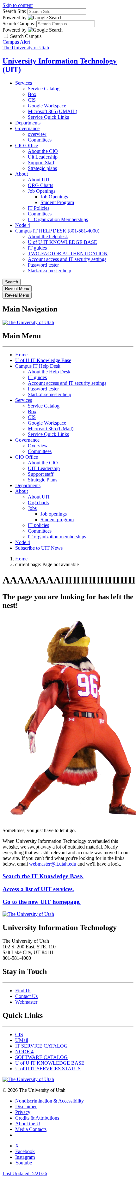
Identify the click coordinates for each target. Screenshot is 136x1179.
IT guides (37, 248)
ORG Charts (40, 185)
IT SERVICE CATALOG (41, 1046)
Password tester (43, 265)
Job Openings (41, 191)
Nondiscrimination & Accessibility (49, 1100)
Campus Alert (16, 42)
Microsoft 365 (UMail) (50, 428)
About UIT (39, 179)
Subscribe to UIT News (39, 548)
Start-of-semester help (49, 270)
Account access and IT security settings (67, 259)
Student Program (57, 202)
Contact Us (26, 996)
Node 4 (22, 225)
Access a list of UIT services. (38, 889)
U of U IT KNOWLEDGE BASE (62, 242)
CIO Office (26, 145)
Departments (27, 122)
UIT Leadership (44, 468)
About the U (27, 1123)
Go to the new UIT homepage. (42, 901)
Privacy (22, 1112)
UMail (21, 1040)
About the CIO (43, 151)
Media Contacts (30, 1129)
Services (23, 83)
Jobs (32, 508)
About (21, 174)
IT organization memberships (57, 536)
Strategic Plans (42, 479)
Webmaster (26, 1002)
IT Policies (38, 208)
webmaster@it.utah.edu (52, 864)
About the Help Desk (49, 371)
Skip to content (18, 5)
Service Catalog (43, 88)
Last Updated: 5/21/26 (25, 1173)
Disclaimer (26, 1106)
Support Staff (41, 162)
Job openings (53, 514)
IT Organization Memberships (58, 219)
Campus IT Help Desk (37, 366)
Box (32, 94)
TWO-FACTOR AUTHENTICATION (68, 253)
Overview (38, 445)
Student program (57, 519)
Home (21, 354)
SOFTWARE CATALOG (41, 1057)
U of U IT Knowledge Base (43, 360)
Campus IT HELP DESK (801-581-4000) (57, 230)
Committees (40, 139)
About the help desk (48, 236)
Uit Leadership (43, 157)
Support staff (40, 474)
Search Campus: (19, 23)
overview (37, 134)
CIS (32, 100)
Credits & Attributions (37, 1118)
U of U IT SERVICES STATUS (48, 1068)
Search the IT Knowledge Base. (43, 876)
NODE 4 (24, 1051)
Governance (27, 128)
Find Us (23, 990)
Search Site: (14, 11)
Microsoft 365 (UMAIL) (52, 111)
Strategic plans (42, 168)
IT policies (38, 525)
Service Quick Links (48, 117)
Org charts (38, 502)
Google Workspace (47, 105)
